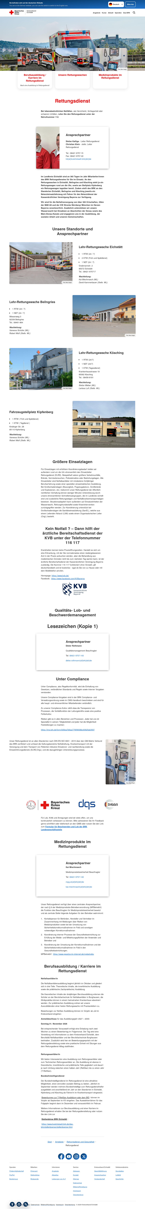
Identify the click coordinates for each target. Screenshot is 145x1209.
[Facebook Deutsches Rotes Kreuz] (61, 1156)
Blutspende (35, 1179)
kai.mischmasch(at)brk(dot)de (79, 886)
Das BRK (126, 13)
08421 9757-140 (76, 876)
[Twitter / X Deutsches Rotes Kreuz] (84, 1156)
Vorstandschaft (99, 1179)
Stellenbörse (35, 1175)
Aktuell (110, 13)
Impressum (77, 1191)
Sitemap (76, 1179)
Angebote (96, 13)
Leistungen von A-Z (59, 1179)
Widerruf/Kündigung (80, 1187)
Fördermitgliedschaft (16, 1171)
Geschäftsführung (100, 1171)
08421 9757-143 (76, 655)
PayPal (11, 1175)
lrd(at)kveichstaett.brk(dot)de (78, 158)
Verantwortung (78, 1195)
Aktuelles (55, 1175)
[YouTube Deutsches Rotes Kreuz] (69, 1156)
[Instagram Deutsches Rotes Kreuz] (76, 1156)
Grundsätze (120, 1171)
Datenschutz (77, 1183)
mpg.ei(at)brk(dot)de (75, 881)
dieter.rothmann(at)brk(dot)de (79, 660)
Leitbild (118, 1175)
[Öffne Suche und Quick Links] (134, 12)
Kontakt (75, 1175)
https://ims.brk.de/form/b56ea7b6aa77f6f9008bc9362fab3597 (68, 729)
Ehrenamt (34, 1171)
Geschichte (119, 1179)
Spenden (118, 13)
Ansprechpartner (100, 1175)
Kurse (104, 13)
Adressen (76, 1171)
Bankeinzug (13, 1179)
